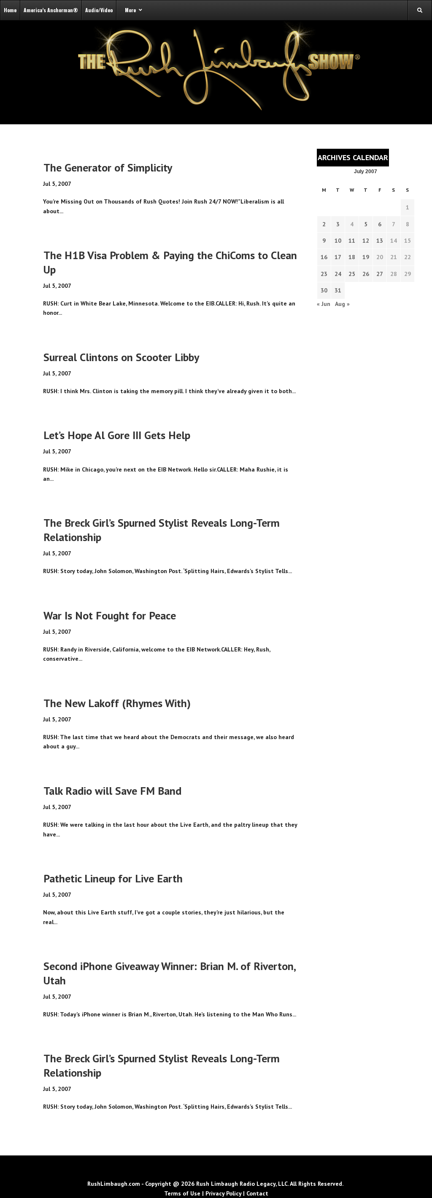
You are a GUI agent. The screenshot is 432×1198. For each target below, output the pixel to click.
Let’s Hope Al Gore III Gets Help (116, 435)
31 (338, 290)
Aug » (342, 304)
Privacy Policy (223, 1193)
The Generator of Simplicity (107, 167)
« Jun (323, 304)
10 (338, 240)
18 (351, 257)
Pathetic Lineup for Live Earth (113, 878)
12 (365, 240)
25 (351, 274)
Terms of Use (182, 1193)
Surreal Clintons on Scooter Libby (121, 357)
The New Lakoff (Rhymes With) (117, 703)
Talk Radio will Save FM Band (112, 791)
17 (338, 257)
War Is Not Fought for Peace (109, 615)
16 (324, 257)
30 (324, 290)
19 (365, 257)
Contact (257, 1193)
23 (324, 274)
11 (351, 240)
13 (379, 240)
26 (365, 274)
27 (379, 274)
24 (338, 274)
